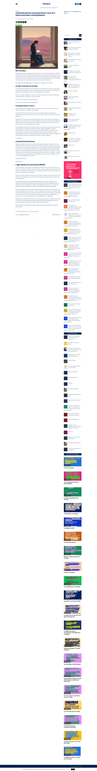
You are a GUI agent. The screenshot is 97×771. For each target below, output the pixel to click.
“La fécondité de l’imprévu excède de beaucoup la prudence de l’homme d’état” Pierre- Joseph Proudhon (72, 247)
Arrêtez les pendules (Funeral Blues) (74, 395)
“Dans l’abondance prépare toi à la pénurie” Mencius (74, 283)
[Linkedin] (21, 22)
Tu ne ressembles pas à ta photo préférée (71, 482)
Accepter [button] (73, 769)
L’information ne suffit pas (71, 513)
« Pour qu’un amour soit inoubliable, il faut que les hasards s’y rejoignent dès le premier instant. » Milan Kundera (72, 290)
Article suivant (55, 214)
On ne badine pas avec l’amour (74, 442)
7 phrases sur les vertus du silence (73, 42)
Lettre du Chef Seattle (72, 371)
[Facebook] (17, 22)
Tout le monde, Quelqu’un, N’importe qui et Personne (73, 414)
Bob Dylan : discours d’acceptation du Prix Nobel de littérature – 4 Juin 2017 (74, 426)
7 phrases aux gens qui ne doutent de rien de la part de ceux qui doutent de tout (74, 86)
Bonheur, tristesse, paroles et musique (72, 557)
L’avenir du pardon (69, 468)
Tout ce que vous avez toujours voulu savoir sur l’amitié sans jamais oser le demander (74, 140)
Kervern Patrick (30, 18)
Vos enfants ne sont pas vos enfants (73, 343)
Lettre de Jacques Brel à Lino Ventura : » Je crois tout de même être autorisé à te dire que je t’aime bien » (72, 408)
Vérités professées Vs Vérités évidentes (72, 649)
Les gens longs (71, 145)
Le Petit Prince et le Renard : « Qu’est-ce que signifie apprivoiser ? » (74, 338)
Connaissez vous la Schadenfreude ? (72, 114)
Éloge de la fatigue (72, 360)
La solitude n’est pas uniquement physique (70, 726)
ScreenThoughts (67, 465)
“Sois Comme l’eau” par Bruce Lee (74, 400)
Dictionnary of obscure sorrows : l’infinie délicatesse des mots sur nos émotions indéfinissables (72, 127)
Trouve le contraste (69, 572)
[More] (26, 22)
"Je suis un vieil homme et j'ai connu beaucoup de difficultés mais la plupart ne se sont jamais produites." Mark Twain (72, 312)
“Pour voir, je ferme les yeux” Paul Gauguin (74, 304)
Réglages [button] (68, 769)
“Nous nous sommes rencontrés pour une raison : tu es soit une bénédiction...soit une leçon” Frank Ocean (72, 255)
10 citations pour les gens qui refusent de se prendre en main (74, 71)
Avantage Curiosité (69, 528)
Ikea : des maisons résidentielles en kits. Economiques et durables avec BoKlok (72, 79)
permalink (36, 211)
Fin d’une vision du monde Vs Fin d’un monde (72, 696)
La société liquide (71, 133)
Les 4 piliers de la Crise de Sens (73, 151)
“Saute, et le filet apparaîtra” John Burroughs (74, 200)
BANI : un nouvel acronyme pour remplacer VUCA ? (73, 120)
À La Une (17, 11)
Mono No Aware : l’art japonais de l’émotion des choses (74, 48)
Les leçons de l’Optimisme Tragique (73, 66)
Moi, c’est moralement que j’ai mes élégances (74, 449)
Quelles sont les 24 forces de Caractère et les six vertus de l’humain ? (74, 55)
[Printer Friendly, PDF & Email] (19, 25)
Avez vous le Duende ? (73, 91)
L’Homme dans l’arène (72, 377)
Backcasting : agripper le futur (74, 156)
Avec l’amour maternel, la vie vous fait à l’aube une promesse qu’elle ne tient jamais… (74, 350)
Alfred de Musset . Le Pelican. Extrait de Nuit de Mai (74, 355)
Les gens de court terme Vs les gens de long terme (72, 616)
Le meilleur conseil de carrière (72, 601)
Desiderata (70, 383)
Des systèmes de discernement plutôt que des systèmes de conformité (72, 680)
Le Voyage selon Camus (23, 214)
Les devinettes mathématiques (72, 664)
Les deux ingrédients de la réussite (71, 498)
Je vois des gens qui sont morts (74, 102)
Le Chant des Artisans (70, 542)
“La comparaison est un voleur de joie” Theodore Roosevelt (74, 277)
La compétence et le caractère (72, 586)
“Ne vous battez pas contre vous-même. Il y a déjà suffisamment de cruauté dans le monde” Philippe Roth (72, 271)
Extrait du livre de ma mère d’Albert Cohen (74, 438)
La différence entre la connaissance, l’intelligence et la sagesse (72, 632)
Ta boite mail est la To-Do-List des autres (72, 742)
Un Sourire (70, 431)
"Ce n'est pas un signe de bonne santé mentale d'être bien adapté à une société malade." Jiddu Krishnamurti (72, 320)
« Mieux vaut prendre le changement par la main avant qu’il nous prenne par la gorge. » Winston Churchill (72, 216)
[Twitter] (19, 22)
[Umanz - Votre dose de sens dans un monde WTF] (46, 4)
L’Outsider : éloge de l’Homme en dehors (74, 108)
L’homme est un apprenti (73, 388)
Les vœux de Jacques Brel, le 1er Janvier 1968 (74, 366)
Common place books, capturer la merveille (74, 60)
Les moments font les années (72, 711)
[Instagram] (23, 22)
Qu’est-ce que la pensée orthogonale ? (73, 97)
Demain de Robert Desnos (73, 419)
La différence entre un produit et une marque (72, 758)
